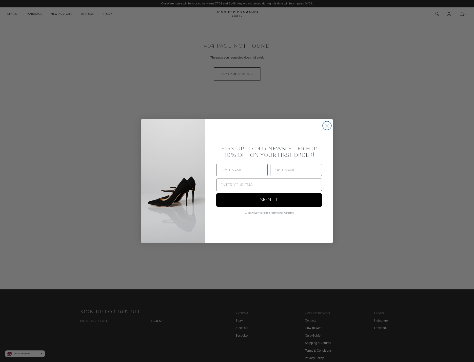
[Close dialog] (327, 125)
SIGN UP (269, 200)
